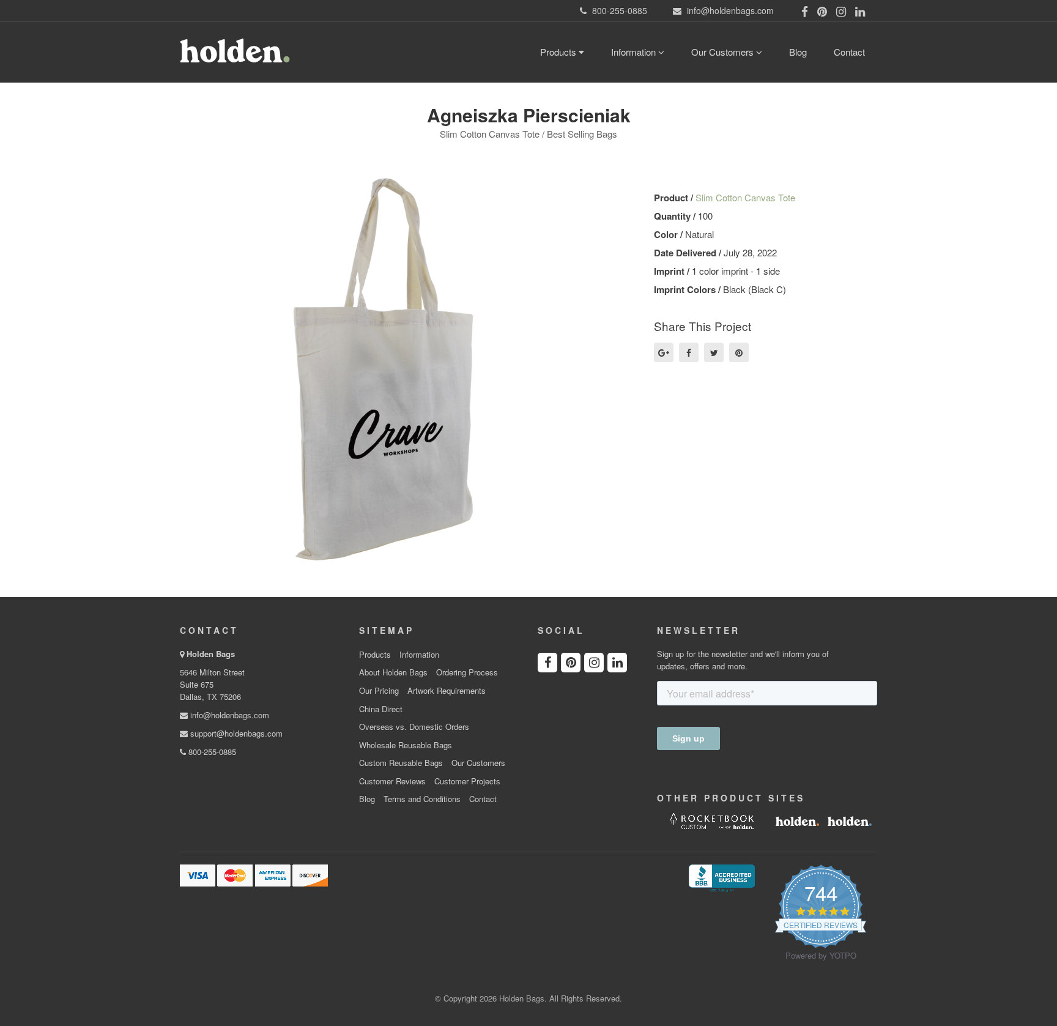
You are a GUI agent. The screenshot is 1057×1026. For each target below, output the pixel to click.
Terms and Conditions (422, 799)
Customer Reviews (392, 781)
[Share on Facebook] (689, 352)
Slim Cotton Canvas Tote (745, 197)
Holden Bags (211, 654)
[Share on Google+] (663, 352)
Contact (849, 51)
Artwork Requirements (446, 690)
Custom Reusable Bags (401, 762)
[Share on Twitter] (714, 352)
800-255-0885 (211, 751)
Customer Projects (467, 781)
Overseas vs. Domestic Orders (414, 726)
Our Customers (723, 51)
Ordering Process (467, 672)
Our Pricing (379, 690)
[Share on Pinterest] (739, 352)
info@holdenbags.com (228, 715)
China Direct (380, 709)
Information (634, 51)
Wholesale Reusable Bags (405, 745)
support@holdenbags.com (235, 733)
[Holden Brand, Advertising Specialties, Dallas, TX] (722, 877)
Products (559, 51)
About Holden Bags (393, 672)
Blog (798, 51)
